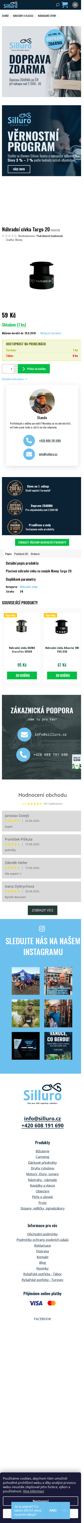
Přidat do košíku (36, 369)
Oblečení (42, 1191)
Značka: (14, 240)
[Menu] (75, 5)
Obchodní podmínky (42, 1234)
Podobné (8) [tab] (21, 554)
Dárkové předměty (42, 1162)
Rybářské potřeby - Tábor (42, 1274)
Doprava (42, 1251)
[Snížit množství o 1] (16, 371)
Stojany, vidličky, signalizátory (43, 1208)
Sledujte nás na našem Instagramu (42, 946)
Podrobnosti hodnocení (50, 236)
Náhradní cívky (29, 587)
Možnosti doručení (50, 333)
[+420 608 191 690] (24, 755)
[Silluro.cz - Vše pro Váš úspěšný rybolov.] (42, 1093)
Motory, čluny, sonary (42, 1174)
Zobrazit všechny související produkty (42, 542)
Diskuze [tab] (35, 554)
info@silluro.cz (48, 454)
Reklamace (42, 1245)
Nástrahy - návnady (42, 1180)
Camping (42, 1156)
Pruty (42, 1202)
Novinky (42, 1268)
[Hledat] (58, 5)
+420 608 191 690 (50, 441)
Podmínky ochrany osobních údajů (43, 1239)
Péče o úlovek (42, 1197)
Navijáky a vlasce (42, 1185)
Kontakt (42, 1257)
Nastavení (41, 1501)
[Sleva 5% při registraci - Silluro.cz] (42, 140)
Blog (42, 1262)
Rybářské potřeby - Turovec (42, 1279)
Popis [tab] (8, 554)
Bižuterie (42, 1151)
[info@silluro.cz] (26, 735)
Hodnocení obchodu (42, 794)
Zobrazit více (42, 910)
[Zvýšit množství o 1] (16, 366)
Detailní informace (13, 379)
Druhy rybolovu (42, 1168)
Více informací (33, 1491)
